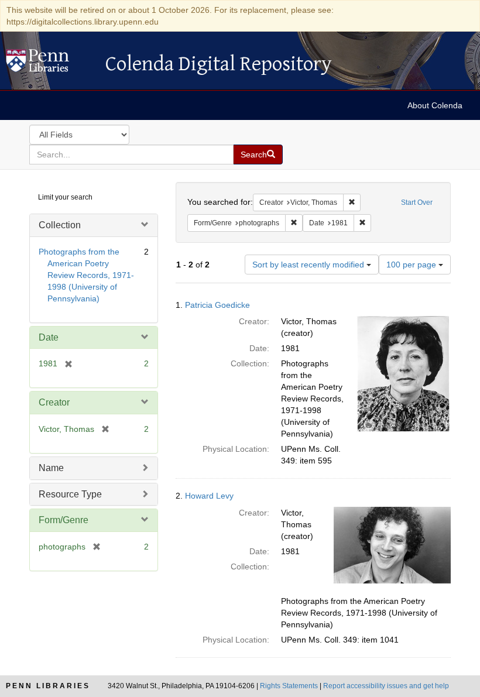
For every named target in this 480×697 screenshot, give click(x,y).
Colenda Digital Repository (50, 63)
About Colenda (434, 105)
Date (49, 337)
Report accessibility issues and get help (386, 686)
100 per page (412, 264)
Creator (54, 402)
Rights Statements (289, 686)
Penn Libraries (48, 686)
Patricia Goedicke (217, 305)
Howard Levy (209, 495)
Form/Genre (63, 520)
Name (51, 468)
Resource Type (70, 494)
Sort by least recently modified (309, 264)
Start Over (417, 202)
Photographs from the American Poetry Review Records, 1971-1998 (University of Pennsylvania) (86, 275)
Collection (60, 225)
